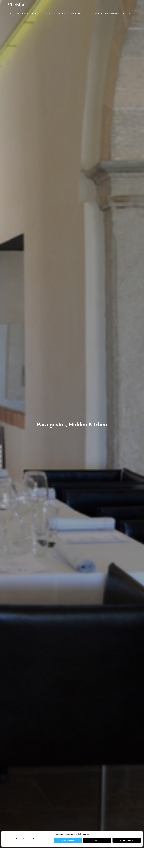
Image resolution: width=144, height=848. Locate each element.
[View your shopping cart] (129, 13)
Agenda (61, 13)
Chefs (25, 13)
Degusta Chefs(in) (93, 13)
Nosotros (14, 13)
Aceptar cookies (68, 840)
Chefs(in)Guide (112, 13)
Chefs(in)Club (75, 13)
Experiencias (49, 13)
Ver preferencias (126, 840)
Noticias (35, 13)
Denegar (97, 840)
